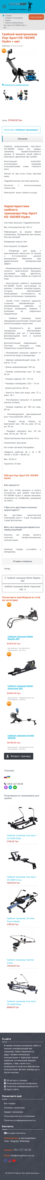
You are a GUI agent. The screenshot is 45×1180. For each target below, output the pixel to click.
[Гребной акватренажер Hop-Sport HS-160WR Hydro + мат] (8, 95)
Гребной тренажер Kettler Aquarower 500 (22, 588)
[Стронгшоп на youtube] (14, 1160)
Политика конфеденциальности (20, 1120)
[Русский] (5, 777)
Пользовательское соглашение (21, 1083)
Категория (21, 130)
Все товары (10, 1103)
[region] (22, 139)
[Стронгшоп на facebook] (5, 1160)
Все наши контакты (16, 1133)
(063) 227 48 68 (15, 784)
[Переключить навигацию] (4, 6)
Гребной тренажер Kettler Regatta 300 (23, 579)
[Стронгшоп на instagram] (9, 1160)
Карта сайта (12, 1089)
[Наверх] (40, 1175)
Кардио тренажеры (13, 1112)
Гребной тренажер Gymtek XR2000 (21, 736)
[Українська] (8, 777)
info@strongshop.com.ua (22, 1155)
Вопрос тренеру (20, 756)
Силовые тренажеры (14, 1107)
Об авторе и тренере (16, 1080)
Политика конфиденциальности (22, 1086)
